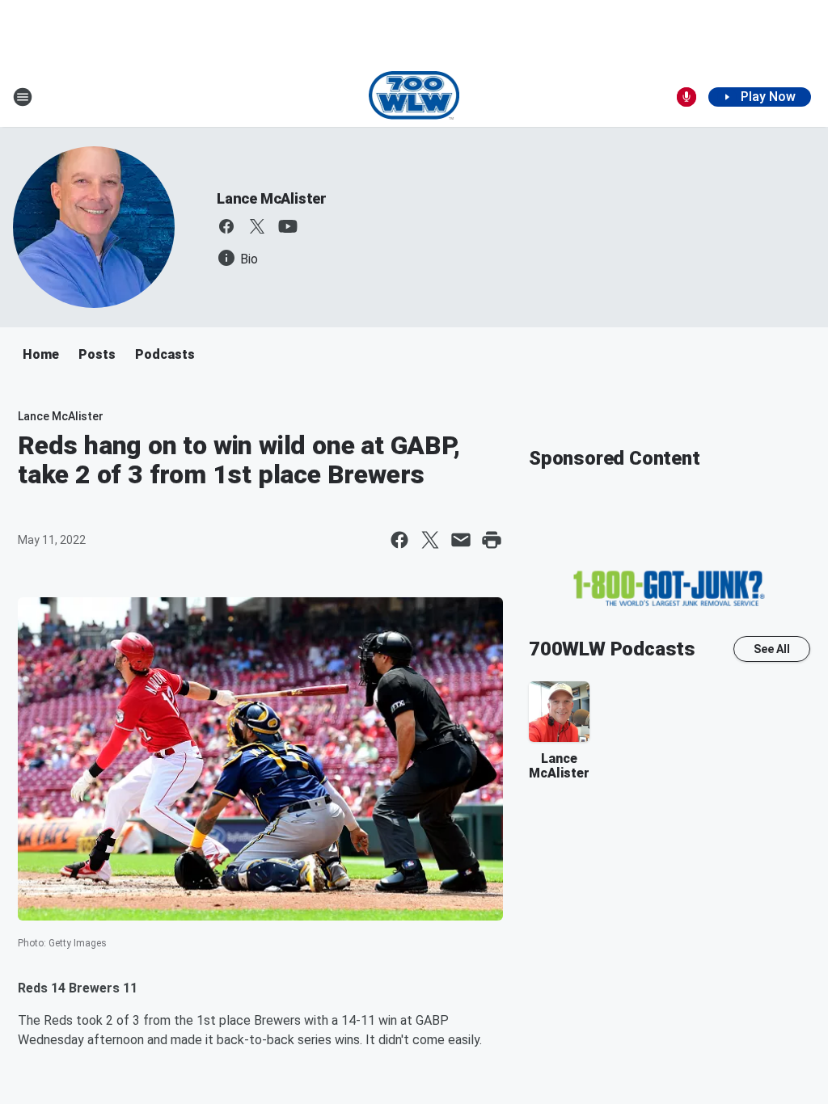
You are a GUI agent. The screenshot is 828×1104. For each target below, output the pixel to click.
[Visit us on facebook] (226, 226)
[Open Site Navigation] (22, 97)
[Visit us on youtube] (288, 226)
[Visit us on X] (257, 226)
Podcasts (165, 354)
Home (41, 354)
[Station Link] (414, 97)
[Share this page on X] (430, 540)
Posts (97, 354)
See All (772, 649)
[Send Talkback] (686, 97)
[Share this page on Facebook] (399, 540)
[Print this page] (491, 540)
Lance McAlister (272, 198)
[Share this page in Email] (461, 540)
